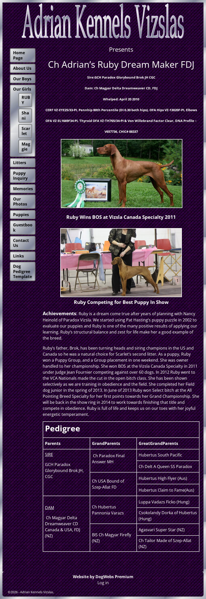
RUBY (26, 100)
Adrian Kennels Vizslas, (37, 592)
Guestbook (22, 227)
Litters (19, 162)
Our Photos (20, 201)
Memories (23, 188)
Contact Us (21, 243)
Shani (25, 115)
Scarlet (26, 131)
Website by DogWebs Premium (103, 576)
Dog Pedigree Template (22, 271)
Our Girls (22, 89)
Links (18, 256)
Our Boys (22, 79)
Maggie (26, 146)
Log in (103, 582)
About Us (22, 68)
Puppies (21, 214)
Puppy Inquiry (20, 175)
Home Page (19, 55)
